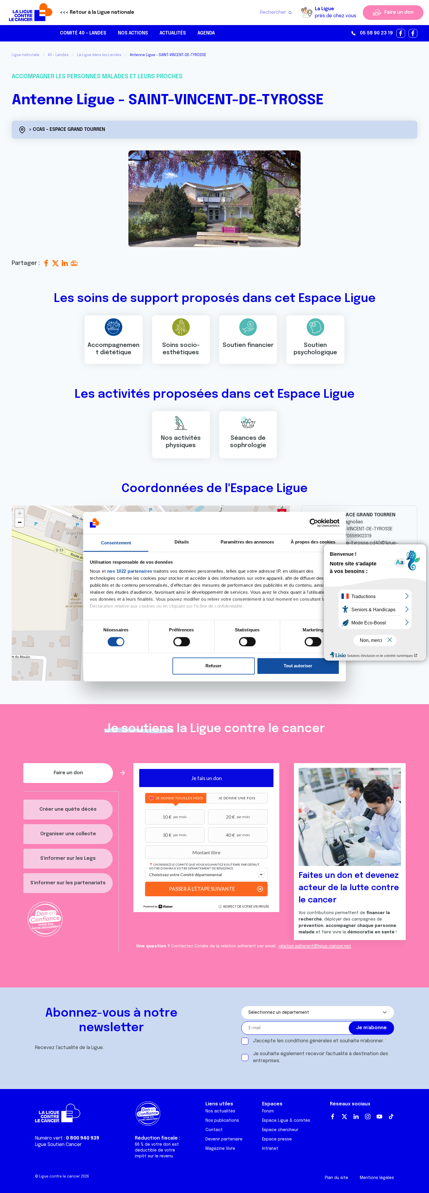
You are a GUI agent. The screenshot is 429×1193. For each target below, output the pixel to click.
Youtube (379, 1116)
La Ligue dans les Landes (99, 55)
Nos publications (222, 1121)
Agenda (206, 33)
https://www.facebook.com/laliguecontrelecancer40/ (401, 33)
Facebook (333, 1116)
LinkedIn (356, 1116)
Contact (214, 1130)
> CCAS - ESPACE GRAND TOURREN (67, 129)
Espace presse (277, 1139)
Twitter (344, 1116)
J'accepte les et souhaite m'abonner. (318, 1041)
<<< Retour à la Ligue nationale (97, 12)
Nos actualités (220, 1111)
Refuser (213, 666)
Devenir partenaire (224, 1139)
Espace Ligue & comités (286, 1121)
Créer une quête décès (68, 809)
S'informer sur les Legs (68, 858)
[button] (19, 513)
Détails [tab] (182, 542)
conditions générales (308, 1041)
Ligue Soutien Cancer (58, 1144)
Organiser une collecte (68, 833)
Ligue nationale (25, 55)
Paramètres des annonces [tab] (247, 542)
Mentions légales (377, 1178)
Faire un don (399, 12)
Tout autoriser (298, 666)
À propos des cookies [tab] (313, 542)
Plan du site (336, 1178)
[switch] (181, 641)
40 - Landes (58, 55)
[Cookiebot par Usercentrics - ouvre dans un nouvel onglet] (313, 522)
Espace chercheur (280, 1130)
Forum (268, 1111)
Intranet (270, 1149)
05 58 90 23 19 (376, 33)
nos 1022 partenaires (129, 571)
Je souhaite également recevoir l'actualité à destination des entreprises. (320, 1057)
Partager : (26, 263)
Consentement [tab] (116, 543)
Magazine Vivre (220, 1149)
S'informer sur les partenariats (68, 883)
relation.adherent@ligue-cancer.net (315, 946)
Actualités (173, 33)
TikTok (391, 1116)
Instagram (368, 1116)
